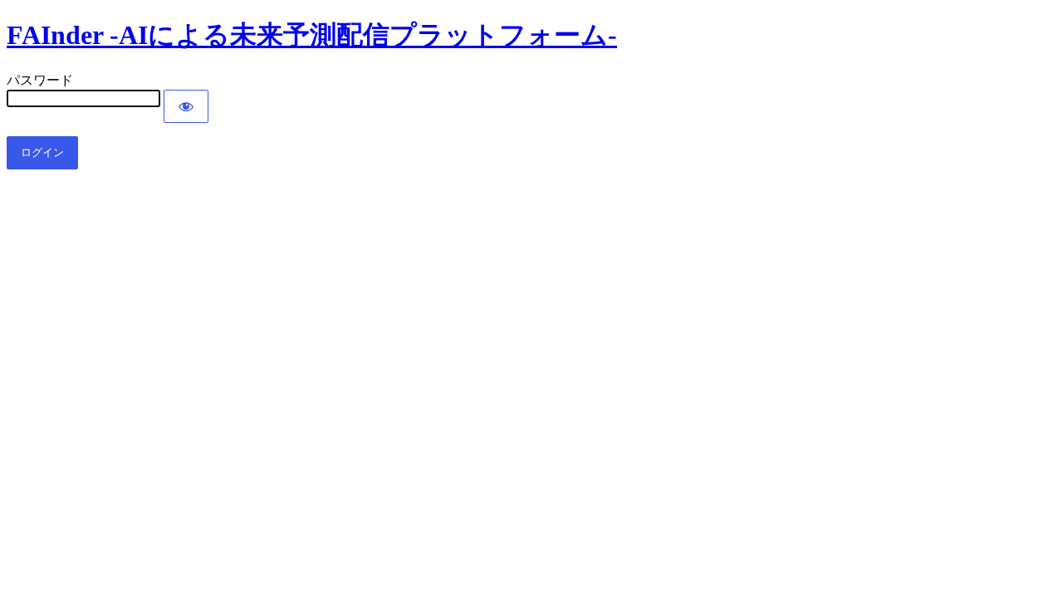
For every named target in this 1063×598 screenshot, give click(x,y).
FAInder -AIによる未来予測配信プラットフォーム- (312, 35)
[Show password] (186, 106)
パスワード (40, 80)
